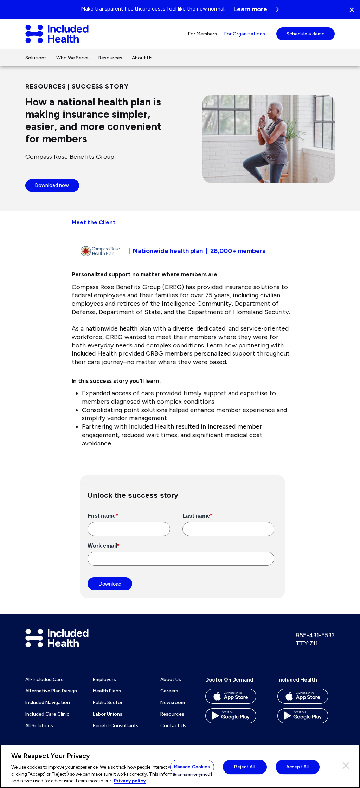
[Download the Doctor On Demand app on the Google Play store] (234, 718)
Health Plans (107, 690)
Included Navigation (47, 702)
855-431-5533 (315, 635)
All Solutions (39, 725)
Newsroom (172, 702)
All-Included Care (44, 679)
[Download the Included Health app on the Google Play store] (306, 718)
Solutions (36, 57)
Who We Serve (72, 57)
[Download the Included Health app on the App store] (306, 698)
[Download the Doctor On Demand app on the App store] (234, 698)
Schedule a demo (306, 34)
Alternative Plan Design (51, 690)
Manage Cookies (192, 766)
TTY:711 (307, 643)
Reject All (244, 766)
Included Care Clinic (47, 714)
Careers (169, 690)
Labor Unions (107, 714)
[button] (354, 9)
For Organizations (244, 34)
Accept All (297, 766)
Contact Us (173, 725)
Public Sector (108, 702)
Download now (52, 185)
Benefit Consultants (116, 725)
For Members (202, 34)
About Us (142, 57)
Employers (104, 679)
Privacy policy (130, 780)
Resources (110, 57)
